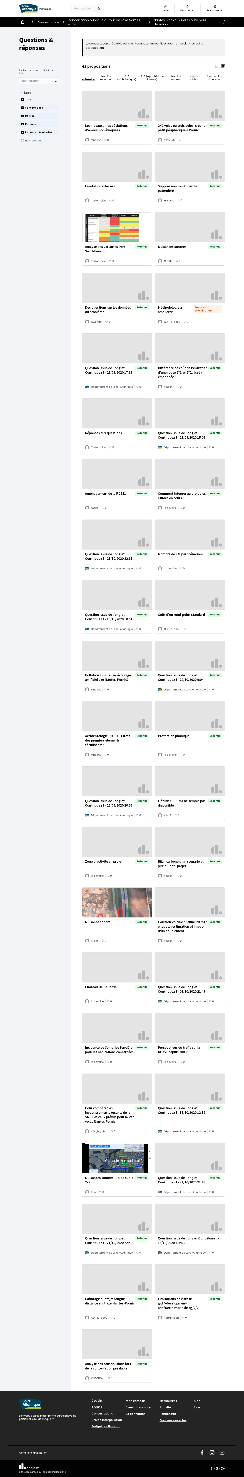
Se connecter (135, 1414)
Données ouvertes (173, 1420)
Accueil (96, 1407)
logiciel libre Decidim (54, 1471)
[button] (25, 93)
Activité (165, 1407)
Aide (197, 1407)
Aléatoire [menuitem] (88, 79)
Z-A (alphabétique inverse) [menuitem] (152, 78)
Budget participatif (105, 1426)
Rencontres (168, 1414)
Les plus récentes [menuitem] (105, 78)
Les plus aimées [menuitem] (176, 78)
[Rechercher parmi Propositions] (56, 81)
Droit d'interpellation (106, 1420)
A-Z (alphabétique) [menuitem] (126, 78)
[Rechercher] (99, 8)
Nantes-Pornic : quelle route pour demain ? (180, 22)
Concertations (47, 22)
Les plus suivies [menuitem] (193, 78)
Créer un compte (138, 1407)
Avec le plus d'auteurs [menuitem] (214, 78)
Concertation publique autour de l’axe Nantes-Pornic (105, 22)
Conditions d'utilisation (33, 1452)
